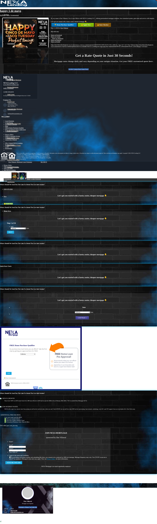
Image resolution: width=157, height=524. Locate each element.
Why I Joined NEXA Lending (14, 143)
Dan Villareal (64, 28)
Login (7, 146)
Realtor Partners (9, 145)
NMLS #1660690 (8, 88)
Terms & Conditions (11, 131)
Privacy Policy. (51, 459)
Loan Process (9, 122)
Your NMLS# (13, 452)
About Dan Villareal (11, 140)
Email (11, 445)
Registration (8, 148)
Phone (11, 448)
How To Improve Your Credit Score (15, 129)
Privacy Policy (9, 134)
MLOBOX (44, 162)
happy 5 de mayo (10, 10)
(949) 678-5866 (11, 109)
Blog (6, 126)
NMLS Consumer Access (12, 136)
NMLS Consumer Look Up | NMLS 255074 (20, 382)
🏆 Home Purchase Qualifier (64, 25)
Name (11, 441)
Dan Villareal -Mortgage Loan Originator (20, 162)
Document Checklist (11, 124)
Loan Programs (9, 121)
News (8, 15)
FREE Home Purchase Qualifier (14, 128)
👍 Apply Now (86, 25)
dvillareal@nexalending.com (15, 113)
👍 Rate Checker (103, 25)
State (12, 226)
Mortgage (3, 15)
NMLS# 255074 (10, 138)
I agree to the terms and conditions (19, 455)
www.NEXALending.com (11, 84)
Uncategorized (14, 15)
